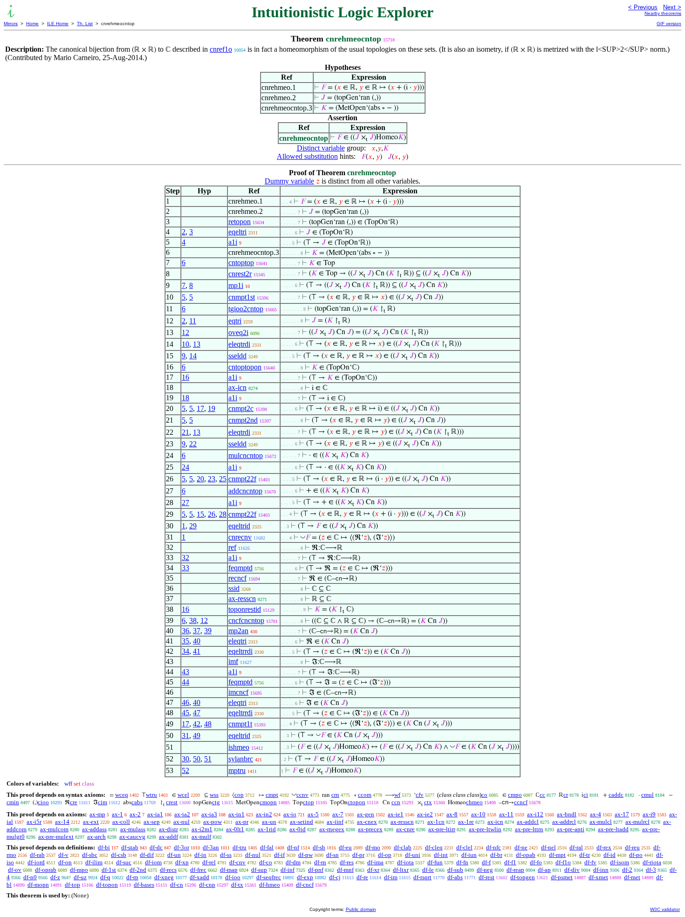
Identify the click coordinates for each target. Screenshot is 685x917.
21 (185, 432)
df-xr (373, 869)
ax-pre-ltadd (613, 829)
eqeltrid (239, 526)
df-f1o (563, 862)
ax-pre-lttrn (529, 829)
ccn (395, 802)
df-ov (14, 869)
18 (185, 398)
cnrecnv (240, 537)
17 (200, 408)
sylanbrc (240, 759)
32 (185, 557)
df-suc (123, 862)
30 (185, 759)
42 (196, 724)
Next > (672, 7)
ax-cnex (367, 821)
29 (193, 526)
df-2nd (138, 869)
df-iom (153, 862)
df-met (632, 877)
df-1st (109, 869)
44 (185, 682)
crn (335, 794)
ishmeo (238, 747)
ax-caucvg (132, 836)
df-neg (485, 869)
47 (196, 713)
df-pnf (315, 869)
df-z (55, 877)
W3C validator (665, 909)
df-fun (435, 862)
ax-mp (97, 814)
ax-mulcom (54, 829)
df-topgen (522, 877)
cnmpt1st (241, 297)
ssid (234, 588)
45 (185, 713)
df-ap (544, 869)
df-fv (590, 862)
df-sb (319, 847)
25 (222, 479)
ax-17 (622, 814)
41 (196, 651)
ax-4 (595, 814)
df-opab (525, 854)
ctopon (356, 802)
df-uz (80, 877)
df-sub (455, 869)
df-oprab (45, 869)
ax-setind (301, 821)
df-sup (259, 869)
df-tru (240, 847)
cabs (137, 802)
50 (196, 759)
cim (102, 802)
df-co (265, 862)
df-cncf (305, 884)
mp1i (235, 285)
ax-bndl (566, 814)
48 (208, 724)
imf (233, 661)
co (484, 794)
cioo (43, 802)
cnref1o (221, 49)
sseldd (237, 356)
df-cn (176, 884)
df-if (279, 854)
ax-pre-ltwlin (485, 829)
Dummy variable (289, 181)
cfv (420, 794)
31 (185, 735)
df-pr (358, 854)
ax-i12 (535, 814)
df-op (384, 854)
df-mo (372, 847)
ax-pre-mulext (56, 836)
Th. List (85, 23)
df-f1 (510, 862)
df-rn (320, 862)
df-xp (182, 862)
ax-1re (466, 821)
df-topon (107, 884)
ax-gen (365, 814)
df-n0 (30, 877)
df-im (390, 877)
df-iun (469, 854)
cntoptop (241, 263)
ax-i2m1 (202, 829)
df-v (63, 854)
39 (208, 631)
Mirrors (11, 23)
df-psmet (562, 877)
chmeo (474, 802)
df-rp (132, 877)
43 (185, 672)
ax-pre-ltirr (441, 829)
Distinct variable (321, 148)
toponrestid (244, 609)
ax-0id (297, 829)
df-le (428, 869)
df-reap (515, 869)
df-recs (168, 869)
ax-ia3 (209, 814)
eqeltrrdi (240, 651)
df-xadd (199, 877)
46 (185, 702)
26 (211, 514)
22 (193, 444)
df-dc (156, 847)
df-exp (305, 877)
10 (185, 344)
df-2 (627, 869)
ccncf (520, 802)
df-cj (335, 877)
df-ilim (94, 862)
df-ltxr (401, 869)
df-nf (293, 847)
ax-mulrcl (637, 821)
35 (185, 641)
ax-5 (313, 814)
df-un (174, 854)
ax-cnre (405, 829)
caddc (616, 794)
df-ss (226, 854)
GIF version (669, 23)
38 (193, 620)
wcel (183, 794)
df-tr (584, 854)
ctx (428, 802)
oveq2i (238, 332)
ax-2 (135, 814)
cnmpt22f (242, 479)
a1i (232, 242)
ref (232, 547)
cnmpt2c (240, 408)
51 (208, 759)
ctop (308, 802)
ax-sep (152, 821)
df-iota (405, 862)
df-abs (455, 877)
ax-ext (91, 821)
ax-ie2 (425, 814)
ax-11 (506, 814)
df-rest (486, 877)
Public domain (361, 909)
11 (192, 321)
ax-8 (452, 814)
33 (185, 568)
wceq (121, 794)
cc (542, 794)
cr (565, 794)
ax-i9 (649, 814)
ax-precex (370, 829)
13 (196, 344)
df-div (572, 869)
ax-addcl (528, 821)
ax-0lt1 (235, 829)
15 (200, 514)
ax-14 (62, 821)
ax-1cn (436, 821)
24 (185, 467)
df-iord (36, 862)
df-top (72, 884)
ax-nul (181, 821)
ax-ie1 (396, 814)
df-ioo (232, 877)
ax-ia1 (155, 814)
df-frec (198, 869)
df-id (609, 854)
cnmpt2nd (243, 420)
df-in (200, 854)
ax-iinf (335, 821)
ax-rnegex (331, 829)
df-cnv (237, 862)
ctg (216, 802)
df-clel (464, 847)
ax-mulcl (600, 821)
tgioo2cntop (245, 309)
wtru (151, 794)
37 (196, 631)
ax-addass (94, 829)
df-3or (181, 847)
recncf (237, 578)
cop (239, 794)
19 (211, 408)
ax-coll (121, 821)
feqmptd (240, 568)
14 (193, 356)
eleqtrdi (239, 344)
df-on (65, 862)
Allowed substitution (307, 156)
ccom (364, 794)
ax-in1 (236, 814)
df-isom (619, 862)
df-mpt (557, 854)
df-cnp (207, 884)
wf (397, 794)
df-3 (651, 869)
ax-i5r (34, 821)
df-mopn (38, 884)
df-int (441, 854)
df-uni (412, 854)
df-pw (305, 854)
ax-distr (168, 829)
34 (185, 651)
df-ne (520, 847)
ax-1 (117, 814)
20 (200, 479)
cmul (647, 794)
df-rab (37, 854)
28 (222, 514)
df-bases (144, 884)
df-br (496, 854)
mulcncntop (245, 455)
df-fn (462, 862)
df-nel (548, 847)
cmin (13, 802)
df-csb (118, 854)
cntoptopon (244, 367)
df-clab (402, 847)
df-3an (211, 847)
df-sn (332, 854)
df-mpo (79, 869)
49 (196, 735)
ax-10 (478, 814)
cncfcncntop (246, 620)
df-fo (536, 862)
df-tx (237, 884)
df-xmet (598, 877)
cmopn (268, 802)
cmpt (272, 794)
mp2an (238, 631)
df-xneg (164, 877)
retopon (239, 222)
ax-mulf (201, 836)
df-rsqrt (422, 877)
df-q (105, 877)
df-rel (209, 862)
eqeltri (237, 232)
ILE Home (57, 23)
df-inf (288, 869)
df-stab (129, 847)
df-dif (147, 854)
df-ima (375, 862)
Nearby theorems (662, 13)
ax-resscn (242, 598)
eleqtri (237, 641)
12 (185, 332)
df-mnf (345, 869)
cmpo (515, 794)
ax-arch (96, 836)
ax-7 (337, 814)
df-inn (601, 869)
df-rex (603, 847)
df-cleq (434, 847)
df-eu (345, 847)
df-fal (267, 847)
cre (73, 802)
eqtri (234, 321)
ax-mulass (132, 829)
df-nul (252, 854)
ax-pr (241, 821)
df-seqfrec (268, 877)
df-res (347, 862)
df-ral (576, 847)
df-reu (632, 847)
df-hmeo (269, 884)
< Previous (643, 7)
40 (196, 641)
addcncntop (245, 491)
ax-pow (212, 821)
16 (185, 377)
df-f (486, 862)
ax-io (289, 814)
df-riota (652, 862)
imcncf (238, 692)
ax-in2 (264, 814)
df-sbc (89, 854)
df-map (229, 869)
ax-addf (168, 836)
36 (185, 631)
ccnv (302, 794)
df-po (636, 854)
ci (585, 794)
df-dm (293, 862)
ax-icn (237, 387)
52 (185, 770)
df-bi (104, 847)
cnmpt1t (240, 724)
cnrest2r (240, 274)
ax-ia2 (182, 814)
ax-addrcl (564, 821)
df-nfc (493, 847)
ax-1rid (267, 829)
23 (211, 479)
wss (214, 794)
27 (185, 502)
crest (172, 802)
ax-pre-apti (570, 829)
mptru (237, 770)
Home (32, 23)
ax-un (269, 821)
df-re (362, 877)
